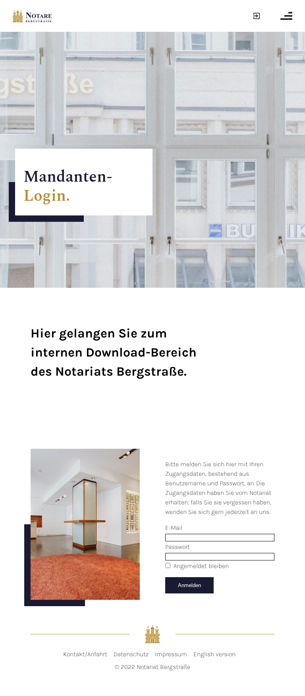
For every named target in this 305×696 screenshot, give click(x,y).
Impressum (171, 654)
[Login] (255, 16)
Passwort (177, 547)
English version (214, 654)
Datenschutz (131, 654)
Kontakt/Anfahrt (85, 654)
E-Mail (173, 527)
